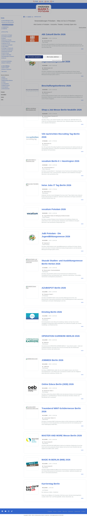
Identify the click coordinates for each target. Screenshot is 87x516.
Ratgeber (50, 511)
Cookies (83, 511)
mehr (82, 124)
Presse (54, 511)
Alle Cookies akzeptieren (34, 57)
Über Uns (65, 511)
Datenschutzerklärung (56, 60)
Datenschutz (77, 511)
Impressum (70, 511)
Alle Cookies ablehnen (53, 57)
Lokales (59, 511)
